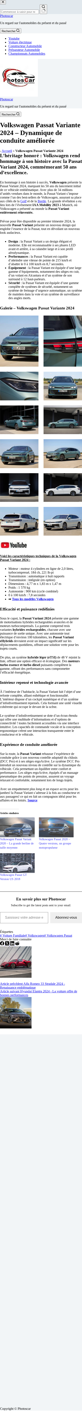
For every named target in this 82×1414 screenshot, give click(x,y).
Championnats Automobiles (26, 53)
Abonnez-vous (66, 917)
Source (32, 800)
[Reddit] (17, 944)
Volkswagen (34, 935)
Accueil (7, 151)
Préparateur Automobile (24, 50)
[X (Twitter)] (7, 944)
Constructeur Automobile (25, 46)
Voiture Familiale (12, 935)
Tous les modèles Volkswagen (33, 599)
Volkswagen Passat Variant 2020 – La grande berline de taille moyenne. (17, 843)
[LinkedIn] (12, 944)
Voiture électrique (20, 42)
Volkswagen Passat (58, 935)
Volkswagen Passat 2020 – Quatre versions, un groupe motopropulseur (55, 843)
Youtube (14, 38)
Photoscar (6, 16)
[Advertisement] (41, 1219)
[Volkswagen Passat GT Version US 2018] (17, 863)
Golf (23, 201)
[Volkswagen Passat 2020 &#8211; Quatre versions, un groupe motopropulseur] (56, 827)
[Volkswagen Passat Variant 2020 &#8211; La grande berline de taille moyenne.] (17, 827)
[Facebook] (2, 944)
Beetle (42, 201)
